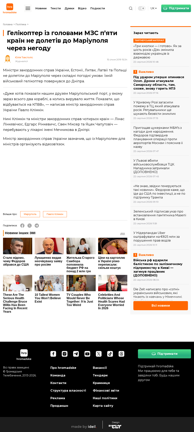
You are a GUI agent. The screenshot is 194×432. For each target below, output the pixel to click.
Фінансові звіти (106, 390)
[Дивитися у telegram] (76, 354)
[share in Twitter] (29, 225)
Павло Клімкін (55, 214)
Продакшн (59, 406)
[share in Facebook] (22, 225)
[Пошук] (131, 8)
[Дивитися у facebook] (53, 354)
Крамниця (101, 383)
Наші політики (105, 398)
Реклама (57, 398)
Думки (69, 8)
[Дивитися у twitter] (99, 354)
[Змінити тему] (142, 8)
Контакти (58, 383)
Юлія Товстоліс (24, 57)
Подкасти (97, 8)
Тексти (55, 8)
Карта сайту (103, 406)
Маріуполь (30, 214)
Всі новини (161, 305)
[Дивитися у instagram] (64, 354)
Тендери (100, 375)
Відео (82, 8)
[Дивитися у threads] (121, 354)
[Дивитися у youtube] (87, 354)
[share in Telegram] (37, 225)
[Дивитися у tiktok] (110, 354)
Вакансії (100, 368)
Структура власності (68, 390)
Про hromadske (63, 368)
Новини (41, 8)
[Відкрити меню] (28, 8)
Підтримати (179, 8)
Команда (57, 375)
